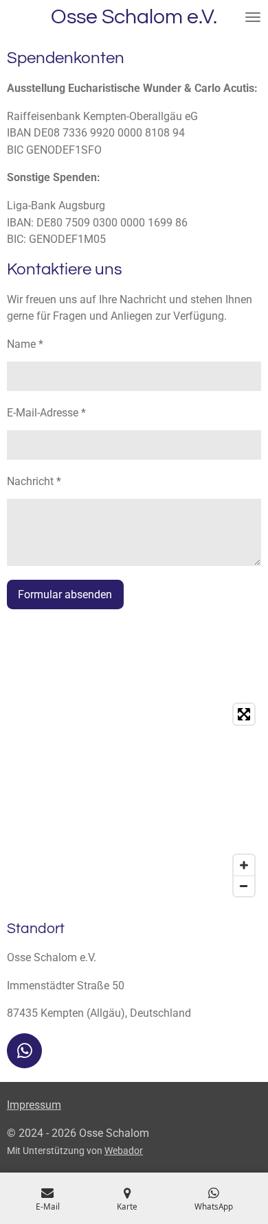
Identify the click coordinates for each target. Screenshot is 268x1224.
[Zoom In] (244, 865)
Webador (123, 1150)
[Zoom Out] (244, 885)
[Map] (134, 800)
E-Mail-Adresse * (46, 412)
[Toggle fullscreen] (244, 714)
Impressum (34, 1104)
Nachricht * (34, 481)
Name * (25, 344)
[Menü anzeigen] (253, 17)
